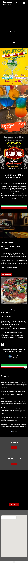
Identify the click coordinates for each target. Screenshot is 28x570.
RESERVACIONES (14, 21)
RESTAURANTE (14, 31)
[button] (23, 3)
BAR (14, 42)
